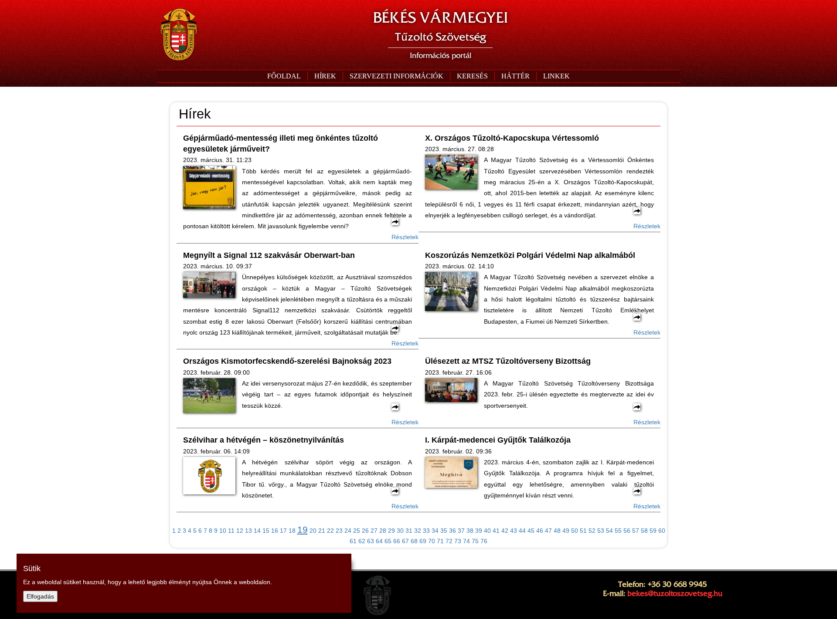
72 (449, 541)
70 (431, 541)
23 (339, 530)
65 (387, 541)
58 (644, 530)
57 (635, 530)
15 (265, 530)
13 (248, 530)
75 (475, 541)
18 (292, 530)
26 (365, 530)
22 (330, 530)
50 (574, 530)
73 (457, 541)
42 (504, 530)
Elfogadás (40, 596)
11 (231, 530)
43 (513, 530)
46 (539, 530)
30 (400, 530)
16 (274, 530)
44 (522, 530)
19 (302, 529)
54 (609, 530)
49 (565, 530)
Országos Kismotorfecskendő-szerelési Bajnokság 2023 (287, 361)
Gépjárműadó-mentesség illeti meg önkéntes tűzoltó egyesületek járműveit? (280, 143)
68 (414, 541)
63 (370, 541)
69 (422, 541)
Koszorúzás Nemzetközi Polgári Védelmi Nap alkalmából (530, 255)
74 (466, 541)
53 (600, 530)
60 (661, 530)
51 (583, 530)
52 (592, 530)
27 (374, 530)
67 (405, 541)
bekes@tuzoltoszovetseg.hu (674, 593)
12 (239, 530)
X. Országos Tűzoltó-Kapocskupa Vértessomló (512, 138)
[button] (396, 76)
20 (313, 530)
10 (222, 530)
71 (440, 541)
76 (483, 541)
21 (321, 530)
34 (435, 530)
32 (417, 530)
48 (557, 530)
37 (461, 530)
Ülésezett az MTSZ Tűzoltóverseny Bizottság (508, 361)
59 (653, 530)
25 (356, 530)
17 (283, 530)
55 (618, 530)
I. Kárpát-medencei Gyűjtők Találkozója (498, 440)
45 (530, 530)
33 (426, 530)
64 (379, 541)
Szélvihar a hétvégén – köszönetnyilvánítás (263, 440)
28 (382, 530)
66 (396, 541)
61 (353, 541)
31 (408, 530)
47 (548, 530)
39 (478, 530)
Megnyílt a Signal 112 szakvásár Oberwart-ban (269, 255)
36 (452, 530)
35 (443, 530)
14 (257, 530)
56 (626, 530)
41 (496, 530)
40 (487, 530)
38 (469, 530)
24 (347, 530)
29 (391, 530)
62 (361, 541)
